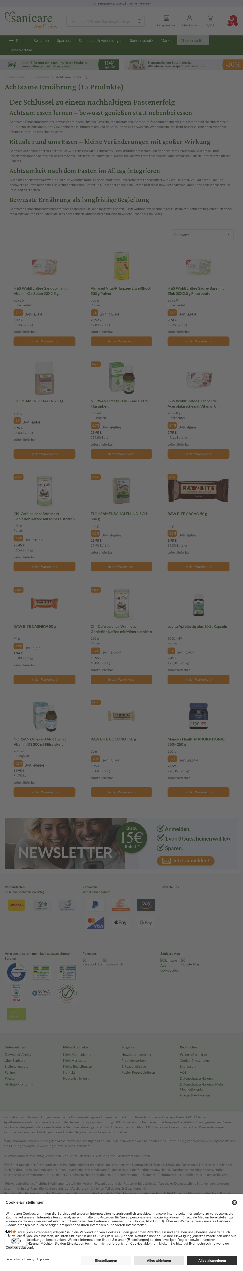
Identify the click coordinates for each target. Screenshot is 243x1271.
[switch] (16, 1241)
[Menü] (24, 1229)
